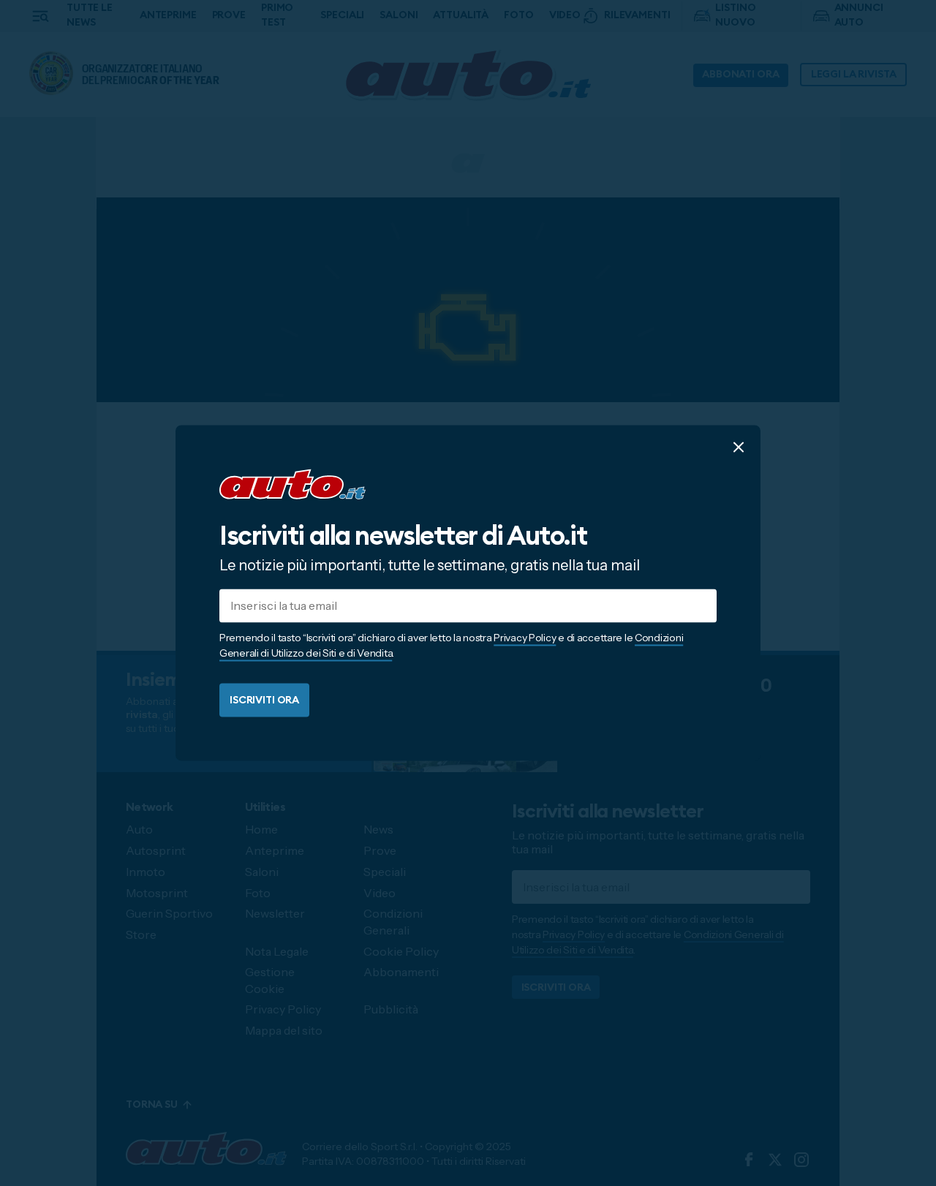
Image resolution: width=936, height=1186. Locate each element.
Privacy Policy (525, 638)
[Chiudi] (739, 447)
